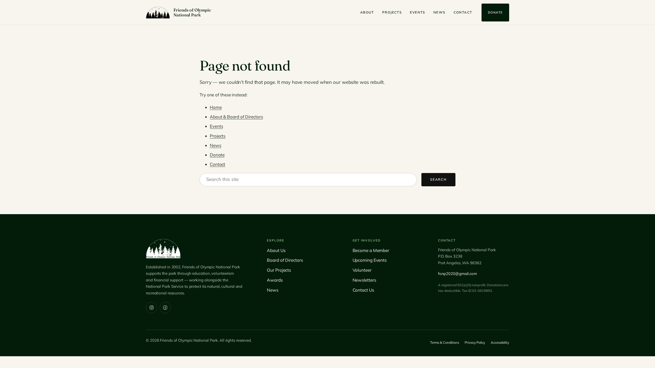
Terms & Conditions (444, 342)
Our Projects (279, 270)
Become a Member (371, 250)
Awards (274, 280)
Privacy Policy (475, 342)
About (367, 12)
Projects (392, 12)
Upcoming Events (370, 260)
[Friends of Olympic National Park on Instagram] (151, 307)
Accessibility (500, 342)
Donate (495, 12)
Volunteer (362, 270)
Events (417, 12)
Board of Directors (285, 260)
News (439, 12)
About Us (276, 250)
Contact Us (363, 290)
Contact (463, 12)
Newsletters (364, 280)
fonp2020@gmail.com (457, 273)
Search (438, 179)
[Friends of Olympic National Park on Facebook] (165, 307)
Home (216, 107)
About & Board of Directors (236, 116)
